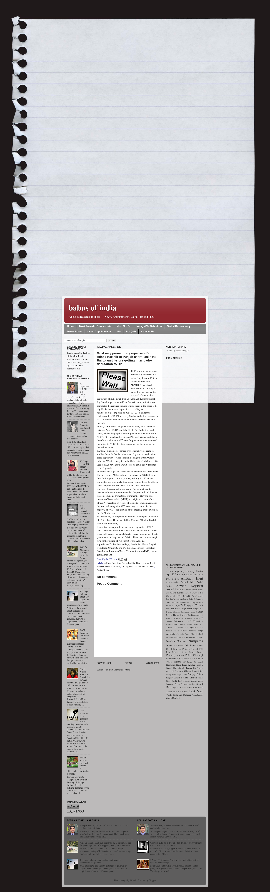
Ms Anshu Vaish (172, 637)
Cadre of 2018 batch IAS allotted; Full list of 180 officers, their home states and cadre (176, 844)
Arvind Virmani (192, 589)
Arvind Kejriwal (189, 585)
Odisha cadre (135, 566)
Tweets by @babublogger (177, 350)
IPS (119, 331)
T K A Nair (183, 691)
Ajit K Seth (173, 574)
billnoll (133, 880)
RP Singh (187, 661)
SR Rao (199, 671)
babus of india (92, 307)
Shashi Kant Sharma (180, 680)
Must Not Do (124, 326)
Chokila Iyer (184, 602)
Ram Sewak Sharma (182, 667)
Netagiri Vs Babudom (149, 326)
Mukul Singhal (197, 637)
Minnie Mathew (180, 631)
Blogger (152, 880)
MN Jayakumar (191, 627)
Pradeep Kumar (175, 655)
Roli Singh (170, 671)
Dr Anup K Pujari (173, 605)
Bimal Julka (188, 599)
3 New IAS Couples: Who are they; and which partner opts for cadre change (174, 861)
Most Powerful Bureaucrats (95, 326)
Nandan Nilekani (176, 641)
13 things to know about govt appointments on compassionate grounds (100, 861)
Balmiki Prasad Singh (193, 596)
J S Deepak (187, 618)
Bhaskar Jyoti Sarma (174, 599)
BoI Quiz (131, 331)
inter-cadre (115, 566)
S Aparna (179, 671)
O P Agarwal (179, 646)
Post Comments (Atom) (119, 669)
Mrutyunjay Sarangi (183, 634)
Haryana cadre (103, 566)
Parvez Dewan (196, 652)
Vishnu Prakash (197, 695)
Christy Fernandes (196, 602)
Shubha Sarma (197, 680)
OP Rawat (190, 645)
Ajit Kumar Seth (189, 574)
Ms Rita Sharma (185, 637)
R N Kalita (196, 659)
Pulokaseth (171, 658)
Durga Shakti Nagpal (190, 608)
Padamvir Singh (179, 652)
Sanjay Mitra (195, 674)
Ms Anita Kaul (197, 634)
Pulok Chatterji (194, 655)
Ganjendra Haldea (188, 612)
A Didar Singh (172, 571)
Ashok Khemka (177, 592)
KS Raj (124, 566)
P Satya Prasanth (190, 648)
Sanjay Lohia (182, 674)
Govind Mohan (180, 614)
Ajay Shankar (196, 571)
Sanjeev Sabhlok (173, 677)
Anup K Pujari (188, 582)
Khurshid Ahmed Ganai (189, 624)
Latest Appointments (99, 331)
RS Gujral (198, 661)
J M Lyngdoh (178, 618)
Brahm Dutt (175, 602)
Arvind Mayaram (175, 589)
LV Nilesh (178, 627)
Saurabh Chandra (189, 677)
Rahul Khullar (188, 664)
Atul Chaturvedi (192, 592)
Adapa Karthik (128, 562)
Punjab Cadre (148, 566)
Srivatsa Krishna (188, 684)
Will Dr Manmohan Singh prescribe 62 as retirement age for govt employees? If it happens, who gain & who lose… (106, 844)
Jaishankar (179, 621)
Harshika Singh (194, 615)
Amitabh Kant (192, 578)
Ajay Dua (184, 571)
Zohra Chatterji (173, 697)
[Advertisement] (184, 459)
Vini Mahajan (185, 694)
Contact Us (147, 331)
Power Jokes (74, 331)
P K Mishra (176, 649)
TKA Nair (195, 691)
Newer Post (104, 662)
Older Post (152, 662)
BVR (179, 595)
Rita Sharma (198, 668)
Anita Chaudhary (173, 582)
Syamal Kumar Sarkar (182, 687)
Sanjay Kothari (103, 570)
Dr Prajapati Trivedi (191, 605)
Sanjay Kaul (171, 674)
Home (70, 326)
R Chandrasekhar (184, 658)
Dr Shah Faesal (173, 608)
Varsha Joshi (172, 694)
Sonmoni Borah (173, 684)
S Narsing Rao (190, 671)
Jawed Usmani (192, 621)
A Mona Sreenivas (112, 562)
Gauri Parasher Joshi (145, 562)
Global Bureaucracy (178, 326)
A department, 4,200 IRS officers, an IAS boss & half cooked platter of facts (104, 827)
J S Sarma (196, 618)
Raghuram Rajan (173, 664)
